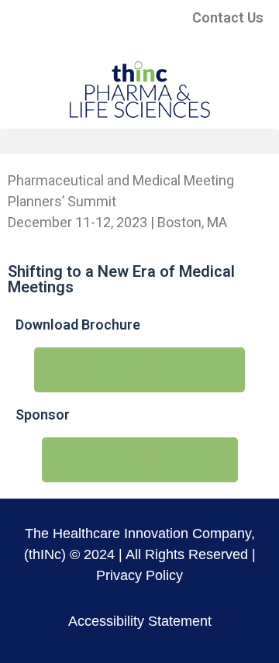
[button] (139, 141)
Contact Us (228, 17)
